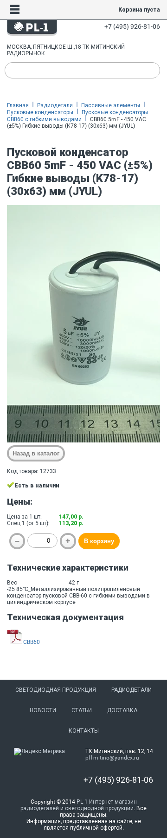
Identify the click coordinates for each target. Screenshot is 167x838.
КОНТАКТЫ (84, 731)
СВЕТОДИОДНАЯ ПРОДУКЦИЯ (55, 690)
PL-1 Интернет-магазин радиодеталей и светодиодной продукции (78, 805)
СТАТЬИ (81, 710)
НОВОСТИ (43, 710)
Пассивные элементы (110, 105)
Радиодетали (55, 105)
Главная (18, 105)
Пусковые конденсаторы (40, 112)
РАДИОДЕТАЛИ (131, 690)
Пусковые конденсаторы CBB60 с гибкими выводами (77, 116)
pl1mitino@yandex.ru (112, 757)
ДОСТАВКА (122, 710)
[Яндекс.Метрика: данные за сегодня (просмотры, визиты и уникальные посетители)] (39, 751)
